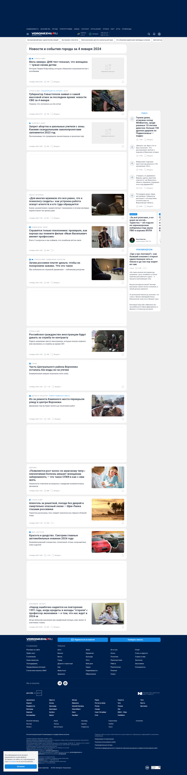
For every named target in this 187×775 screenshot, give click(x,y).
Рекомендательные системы (103, 745)
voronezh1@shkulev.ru (52, 751)
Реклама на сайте (33, 650)
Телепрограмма (66, 29)
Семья (113, 674)
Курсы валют (96, 29)
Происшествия (116, 660)
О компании (31, 657)
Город (60, 660)
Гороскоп (85, 29)
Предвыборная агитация (35, 667)
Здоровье (61, 674)
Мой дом (89, 664)
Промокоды (126, 29)
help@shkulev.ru (40, 754)
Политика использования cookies (105, 742)
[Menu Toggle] (27, 34)
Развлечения (116, 667)
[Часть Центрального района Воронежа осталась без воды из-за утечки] (108, 373)
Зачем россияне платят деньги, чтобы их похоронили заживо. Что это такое (54, 264)
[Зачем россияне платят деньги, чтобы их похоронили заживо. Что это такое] (108, 269)
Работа (113, 664)
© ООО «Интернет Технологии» (61, 768)
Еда (59, 667)
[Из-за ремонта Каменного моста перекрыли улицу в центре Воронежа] (108, 405)
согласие (12, 762)
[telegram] (60, 683)
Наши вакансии (32, 660)
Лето (88, 660)
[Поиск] (149, 34)
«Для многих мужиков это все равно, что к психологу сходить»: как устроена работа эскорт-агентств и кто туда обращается (55, 201)
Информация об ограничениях (104, 739)
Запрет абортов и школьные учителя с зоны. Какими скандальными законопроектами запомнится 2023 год (57, 129)
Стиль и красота (141, 653)
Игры (118, 29)
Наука (88, 667)
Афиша (76, 29)
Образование (91, 674)
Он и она (114, 650)
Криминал (90, 653)
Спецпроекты (140, 667)
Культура (89, 657)
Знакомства (45, 29)
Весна (60, 657)
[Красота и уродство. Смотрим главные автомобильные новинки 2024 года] (108, 542)
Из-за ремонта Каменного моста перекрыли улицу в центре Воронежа (56, 401)
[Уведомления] (154, 34)
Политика (114, 657)
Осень (113, 653)
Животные (62, 671)
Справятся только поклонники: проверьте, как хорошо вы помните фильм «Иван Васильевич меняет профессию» (58, 233)
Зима (88, 650)
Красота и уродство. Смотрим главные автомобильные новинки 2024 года (53, 537)
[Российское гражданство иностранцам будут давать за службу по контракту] (108, 341)
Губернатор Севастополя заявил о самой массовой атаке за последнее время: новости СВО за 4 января (57, 97)
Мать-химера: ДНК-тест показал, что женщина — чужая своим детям (58, 63)
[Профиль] (159, 34)
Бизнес (60, 653)
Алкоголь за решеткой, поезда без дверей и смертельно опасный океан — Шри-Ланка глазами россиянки (56, 506)
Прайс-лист (30, 653)
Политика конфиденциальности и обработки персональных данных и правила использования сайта (126, 748)
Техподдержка (31, 664)
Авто (59, 650)
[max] (65, 683)
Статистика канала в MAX (36, 671)
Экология (138, 660)
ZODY (112, 29)
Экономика (139, 664)
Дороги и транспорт (65, 664)
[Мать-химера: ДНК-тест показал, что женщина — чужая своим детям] (108, 68)
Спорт (137, 650)
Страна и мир (140, 657)
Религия (114, 671)
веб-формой (62, 754)
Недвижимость (32, 29)
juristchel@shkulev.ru (76, 752)
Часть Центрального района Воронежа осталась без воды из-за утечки (53, 368)
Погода (55, 29)
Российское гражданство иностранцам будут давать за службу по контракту (57, 336)
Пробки (106, 29)
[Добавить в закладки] (123, 82)
